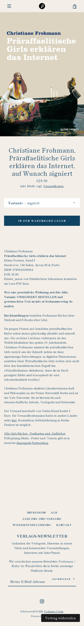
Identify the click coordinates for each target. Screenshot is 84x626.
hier (14, 420)
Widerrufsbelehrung (32, 525)
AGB (54, 512)
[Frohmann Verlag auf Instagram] (42, 601)
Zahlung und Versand (42, 518)
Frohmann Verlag (53, 611)
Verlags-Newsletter (42, 536)
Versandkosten (53, 186)
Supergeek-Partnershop (32, 443)
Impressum (36, 512)
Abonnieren (61, 578)
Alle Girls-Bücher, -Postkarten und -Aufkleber (34, 433)
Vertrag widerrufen (60, 617)
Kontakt (64, 525)
